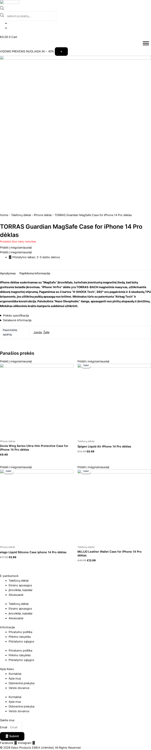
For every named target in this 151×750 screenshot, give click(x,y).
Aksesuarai (16, 595)
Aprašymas (8, 273)
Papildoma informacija (34, 273)
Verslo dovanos (19, 688)
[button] (16, 247)
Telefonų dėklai (21, 215)
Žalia (46, 332)
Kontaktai (15, 674)
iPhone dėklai (43, 215)
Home (4, 215)
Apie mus (15, 678)
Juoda (37, 332)
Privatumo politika (20, 632)
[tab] (8, 273)
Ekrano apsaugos (20, 585)
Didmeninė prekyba (21, 683)
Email (4, 727)
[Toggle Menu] (146, 43)
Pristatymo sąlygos (21, 641)
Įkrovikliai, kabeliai (20, 590)
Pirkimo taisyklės (20, 637)
